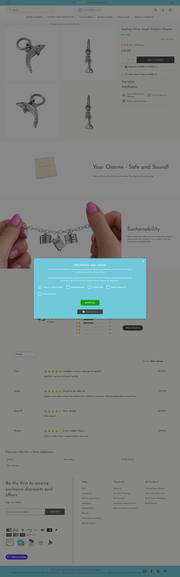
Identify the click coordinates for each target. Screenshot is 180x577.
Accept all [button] (90, 302)
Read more (114, 280)
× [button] (143, 261)
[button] (90, 311)
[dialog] (90, 288)
